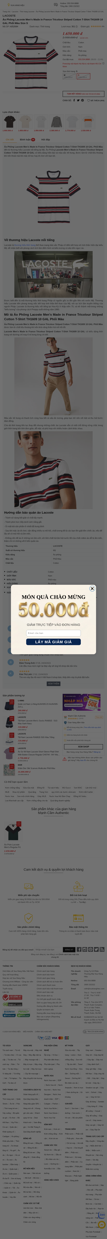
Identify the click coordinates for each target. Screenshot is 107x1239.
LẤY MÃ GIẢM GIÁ (53, 642)
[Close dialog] (92, 588)
